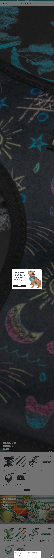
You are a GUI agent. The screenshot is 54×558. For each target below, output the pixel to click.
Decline (35, 555)
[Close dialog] (41, 270)
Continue (19, 285)
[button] (52, 556)
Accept (26, 555)
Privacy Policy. (35, 553)
